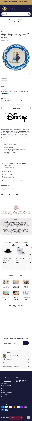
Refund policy (4, 396)
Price (3, 86)
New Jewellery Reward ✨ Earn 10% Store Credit (15, 2)
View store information (9, 167)
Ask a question (6, 185)
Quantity (4, 78)
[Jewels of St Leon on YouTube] (23, 381)
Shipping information (8, 189)
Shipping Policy (5, 399)
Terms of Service (5, 394)
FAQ (2, 388)
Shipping (10, 104)
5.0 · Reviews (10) (17, 418)
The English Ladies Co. (20, 242)
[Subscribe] (26, 343)
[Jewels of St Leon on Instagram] (17, 381)
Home (2, 31)
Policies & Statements (7, 392)
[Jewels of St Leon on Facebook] (20, 381)
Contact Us (4, 390)
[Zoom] (29, 71)
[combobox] (16, 14)
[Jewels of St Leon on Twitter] (26, 381)
